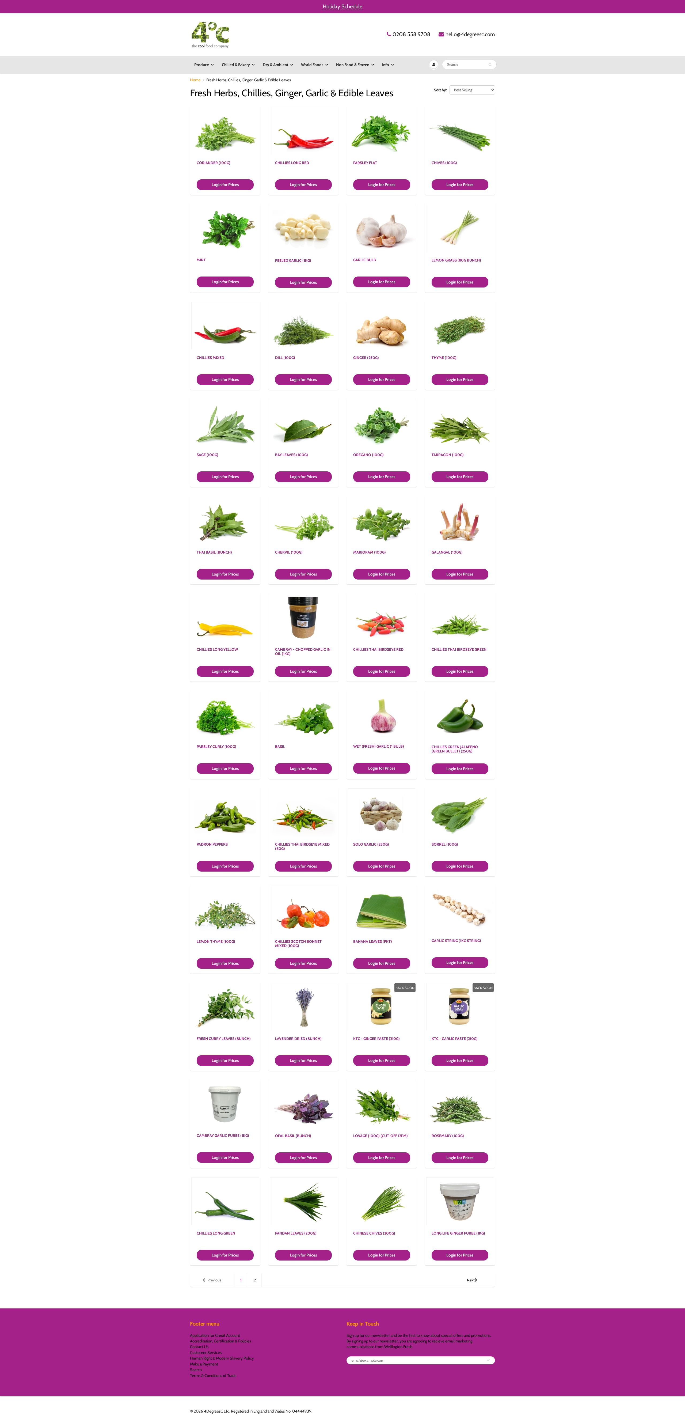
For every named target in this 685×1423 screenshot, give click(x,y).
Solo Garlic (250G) (371, 844)
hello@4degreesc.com (470, 34)
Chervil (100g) (289, 552)
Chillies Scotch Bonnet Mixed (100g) (298, 943)
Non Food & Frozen (352, 64)
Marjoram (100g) (369, 552)
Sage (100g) (207, 454)
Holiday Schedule (342, 6)
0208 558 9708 (411, 34)
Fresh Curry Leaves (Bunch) (224, 1038)
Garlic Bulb (364, 260)
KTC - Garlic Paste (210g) (455, 1038)
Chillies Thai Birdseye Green (459, 649)
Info (385, 64)
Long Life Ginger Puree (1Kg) (458, 1233)
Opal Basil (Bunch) (293, 1135)
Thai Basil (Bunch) (214, 552)
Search (196, 1369)
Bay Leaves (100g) (291, 454)
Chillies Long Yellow (217, 649)
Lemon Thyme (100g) (216, 941)
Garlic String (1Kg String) (456, 940)
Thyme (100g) (444, 357)
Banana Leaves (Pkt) (372, 941)
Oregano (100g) (368, 454)
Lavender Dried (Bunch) (298, 1038)
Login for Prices (225, 184)
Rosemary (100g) (448, 1135)
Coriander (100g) (213, 162)
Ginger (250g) (366, 357)
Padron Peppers (212, 844)
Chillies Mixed (210, 357)
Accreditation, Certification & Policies (220, 1341)
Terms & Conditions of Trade (213, 1375)
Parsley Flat (365, 162)
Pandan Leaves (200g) (296, 1233)
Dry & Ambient (275, 64)
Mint (201, 260)
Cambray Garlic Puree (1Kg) (223, 1135)
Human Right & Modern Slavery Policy (222, 1358)
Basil (280, 746)
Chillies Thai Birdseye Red (378, 649)
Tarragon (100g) (448, 454)
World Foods (312, 64)
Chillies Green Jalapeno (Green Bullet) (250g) (455, 749)
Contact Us (199, 1346)
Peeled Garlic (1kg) (293, 260)
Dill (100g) (285, 357)
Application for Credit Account (215, 1335)
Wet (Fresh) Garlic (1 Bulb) (378, 746)
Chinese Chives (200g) (374, 1233)
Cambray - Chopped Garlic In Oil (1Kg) (302, 651)
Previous (214, 1280)
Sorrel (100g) (445, 844)
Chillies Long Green (216, 1233)
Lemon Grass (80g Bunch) (456, 260)
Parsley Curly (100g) (216, 746)
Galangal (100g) (447, 552)
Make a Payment (204, 1364)
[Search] (490, 64)
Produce (201, 64)
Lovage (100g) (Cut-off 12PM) (380, 1135)
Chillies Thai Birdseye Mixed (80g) (302, 846)
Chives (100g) (444, 162)
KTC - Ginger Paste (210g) (376, 1038)
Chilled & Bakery (236, 64)
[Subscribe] (488, 1360)
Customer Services (206, 1352)
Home (195, 80)
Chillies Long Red (292, 162)
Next (471, 1280)
